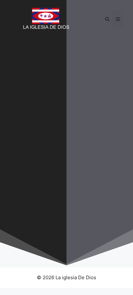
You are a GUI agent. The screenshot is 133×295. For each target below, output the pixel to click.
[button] (107, 19)
